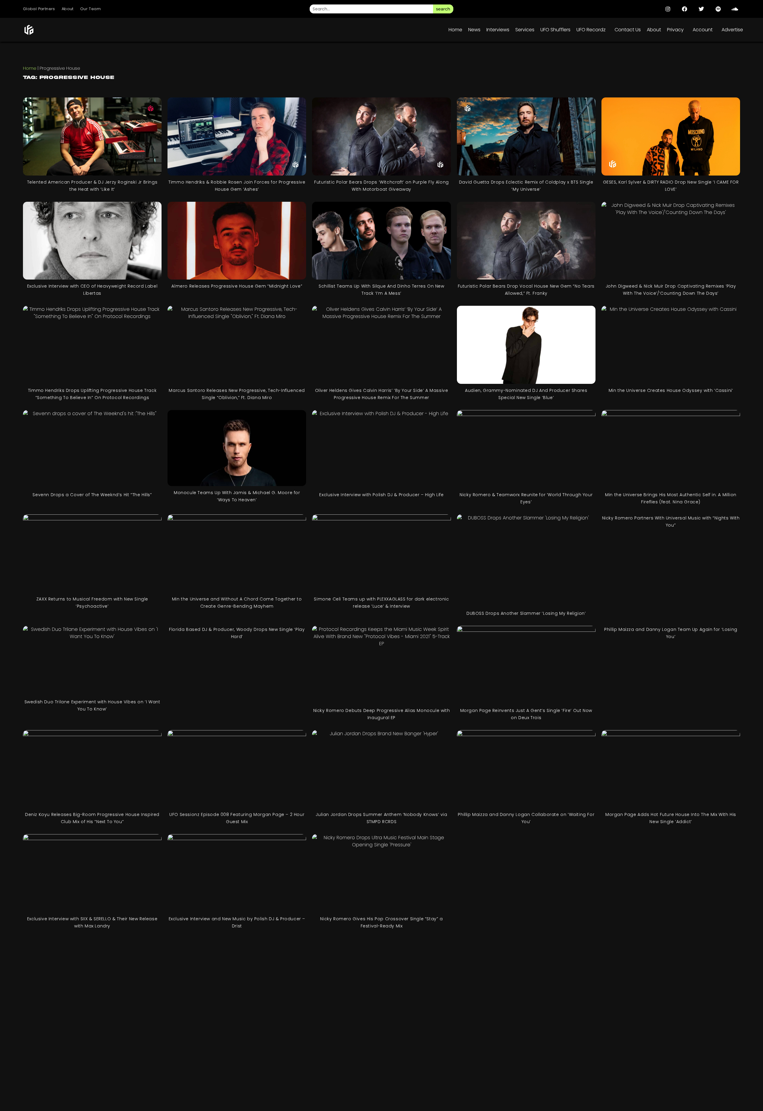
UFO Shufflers (555, 29)
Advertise (732, 29)
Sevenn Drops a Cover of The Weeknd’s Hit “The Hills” (92, 495)
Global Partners (39, 9)
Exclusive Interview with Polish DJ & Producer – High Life (381, 495)
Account (703, 29)
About (68, 9)
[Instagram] (668, 9)
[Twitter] (701, 9)
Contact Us (628, 29)
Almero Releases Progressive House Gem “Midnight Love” (236, 286)
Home (455, 29)
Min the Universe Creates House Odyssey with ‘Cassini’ (671, 390)
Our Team (90, 9)
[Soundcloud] (734, 9)
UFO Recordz (591, 29)
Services (524, 29)
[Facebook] (684, 9)
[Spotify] (718, 9)
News (474, 29)
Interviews (497, 29)
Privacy (675, 29)
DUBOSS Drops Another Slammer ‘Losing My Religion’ (526, 613)
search (443, 9)
